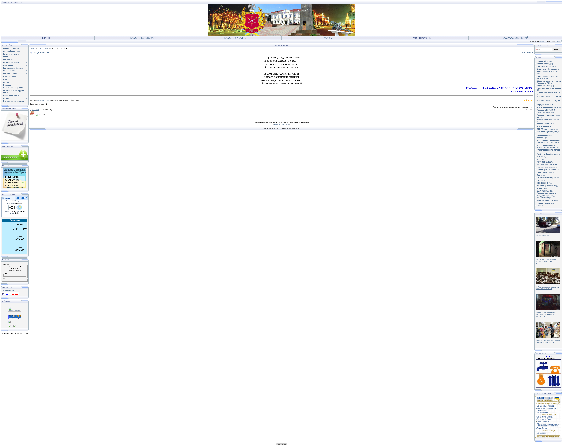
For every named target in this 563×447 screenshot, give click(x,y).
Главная (47, 38)
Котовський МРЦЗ (544, 124)
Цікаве (540, 180)
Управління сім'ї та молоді (548, 150)
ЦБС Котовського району (548, 178)
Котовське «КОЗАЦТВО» (547, 107)
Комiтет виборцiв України (547, 154)
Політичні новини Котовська (549, 88)
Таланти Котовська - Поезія (549, 97)
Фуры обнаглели (542, 235)
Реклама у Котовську (546, 167)
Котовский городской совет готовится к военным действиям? (546, 261)
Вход (287, 124)
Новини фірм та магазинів (548, 170)
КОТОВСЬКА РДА (544, 162)
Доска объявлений (515, 38)
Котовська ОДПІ (544, 126)
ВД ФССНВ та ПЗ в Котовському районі (545, 192)
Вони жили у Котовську (547, 69)
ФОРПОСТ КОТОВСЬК (546, 200)
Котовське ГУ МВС (43, 100)
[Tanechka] (33, 115)
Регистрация (279, 124)
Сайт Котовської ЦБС (11, 290)
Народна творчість (545, 105)
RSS (558, 41)
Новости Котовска (141, 38)
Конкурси (541, 188)
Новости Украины (235, 38)
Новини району (543, 64)
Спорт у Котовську (545, 172)
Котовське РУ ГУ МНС (546, 110)
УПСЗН (540, 157)
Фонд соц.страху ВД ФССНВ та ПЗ (546, 197)
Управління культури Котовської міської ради (547, 146)
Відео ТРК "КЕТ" (544, 86)
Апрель (45, 48)
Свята (539, 175)
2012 (39, 48)
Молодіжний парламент (547, 165)
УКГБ (539, 159)
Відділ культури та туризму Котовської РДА (549, 82)
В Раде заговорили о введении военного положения (547, 288)
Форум (328, 38)
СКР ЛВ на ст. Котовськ (547, 129)
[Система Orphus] (10, 295)
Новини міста (542, 61)
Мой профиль (422, 38)
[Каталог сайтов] (10, 326)
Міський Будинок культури (548, 132)
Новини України (543, 203)
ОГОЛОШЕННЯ (543, 183)
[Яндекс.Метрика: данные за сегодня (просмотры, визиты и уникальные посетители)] (14, 309)
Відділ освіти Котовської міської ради (547, 77)
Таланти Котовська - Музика (549, 101)
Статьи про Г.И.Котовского (548, 92)
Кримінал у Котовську (546, 186)
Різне (539, 206)
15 (51, 48)
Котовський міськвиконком (548, 120)
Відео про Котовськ (545, 66)
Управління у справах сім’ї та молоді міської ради (548, 142)
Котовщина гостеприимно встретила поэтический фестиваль (546, 314)
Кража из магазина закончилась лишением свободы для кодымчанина (548, 342)
